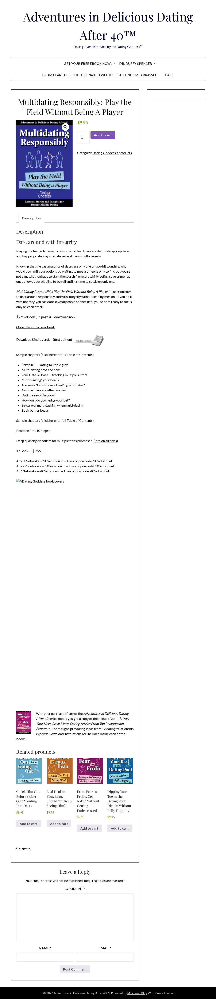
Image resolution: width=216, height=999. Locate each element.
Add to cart (103, 135)
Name (45, 948)
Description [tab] (31, 218)
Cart (169, 75)
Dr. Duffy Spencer (135, 63)
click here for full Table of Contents (67, 355)
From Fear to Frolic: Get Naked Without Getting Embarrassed (100, 75)
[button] (65, 127)
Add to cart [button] (29, 824)
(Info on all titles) (106, 441)
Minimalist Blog (137, 993)
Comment (75, 889)
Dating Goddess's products (112, 153)
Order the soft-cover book (35, 327)
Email (105, 948)
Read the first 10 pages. (33, 431)
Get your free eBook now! (88, 63)
